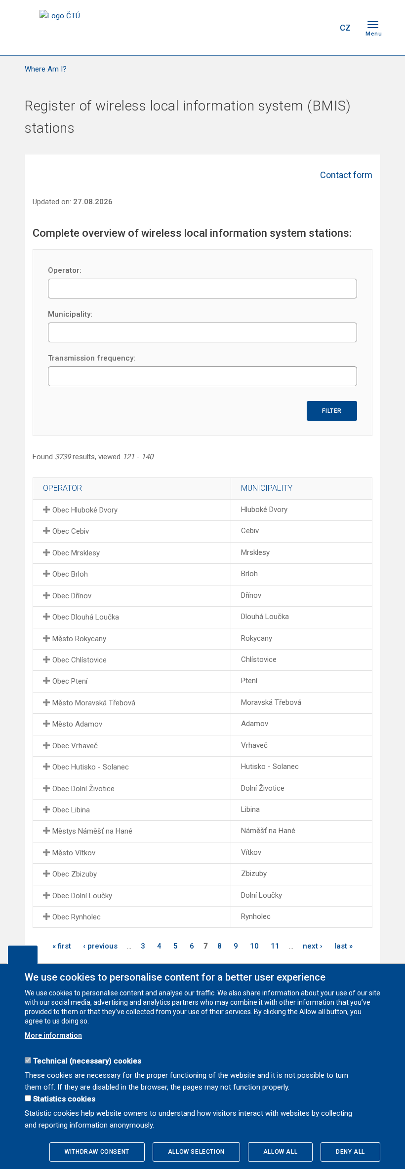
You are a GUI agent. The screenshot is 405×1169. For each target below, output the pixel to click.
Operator (62, 488)
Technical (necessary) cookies (87, 1061)
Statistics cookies (64, 1099)
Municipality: (70, 314)
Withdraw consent (97, 1151)
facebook (261, 28)
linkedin (295, 28)
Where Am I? (46, 69)
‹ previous (100, 946)
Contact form (346, 175)
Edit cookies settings (22, 954)
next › (313, 946)
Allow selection (196, 1151)
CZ (345, 28)
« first (61, 946)
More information (53, 1035)
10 (254, 946)
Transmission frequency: (91, 358)
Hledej (320, 28)
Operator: (64, 270)
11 (275, 946)
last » (343, 946)
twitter (278, 28)
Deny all (350, 1151)
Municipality (266, 488)
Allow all (280, 1151)
